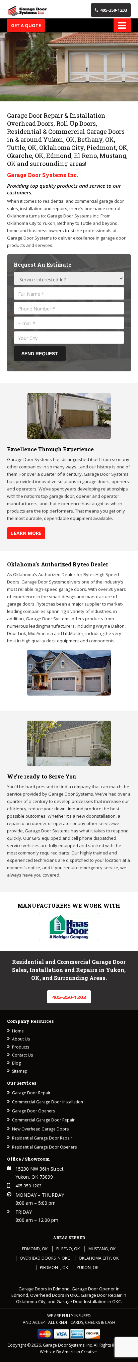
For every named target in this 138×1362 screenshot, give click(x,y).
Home (18, 1031)
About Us (21, 1039)
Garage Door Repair (31, 1093)
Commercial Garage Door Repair (43, 1120)
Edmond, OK (35, 1249)
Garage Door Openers (33, 1111)
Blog (16, 1063)
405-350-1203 (113, 10)
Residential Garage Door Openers (44, 1147)
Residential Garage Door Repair (42, 1138)
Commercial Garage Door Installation (47, 1102)
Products (20, 1047)
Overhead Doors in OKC (45, 1258)
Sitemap (19, 1071)
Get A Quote (26, 25)
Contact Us (22, 1055)
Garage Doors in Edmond (44, 1289)
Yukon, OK (87, 1267)
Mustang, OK (102, 1249)
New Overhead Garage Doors (40, 1129)
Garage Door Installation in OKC (89, 1301)
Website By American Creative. (69, 1352)
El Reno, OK (68, 1249)
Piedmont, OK (54, 1267)
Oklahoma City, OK (99, 1258)
